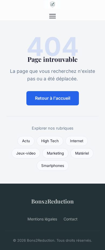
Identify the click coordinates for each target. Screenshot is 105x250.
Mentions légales (42, 219)
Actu (26, 141)
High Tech (50, 141)
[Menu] (52, 16)
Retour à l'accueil (52, 98)
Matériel (82, 153)
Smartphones (52, 165)
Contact (71, 219)
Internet (76, 141)
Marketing (55, 153)
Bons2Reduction (52, 201)
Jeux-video (26, 153)
